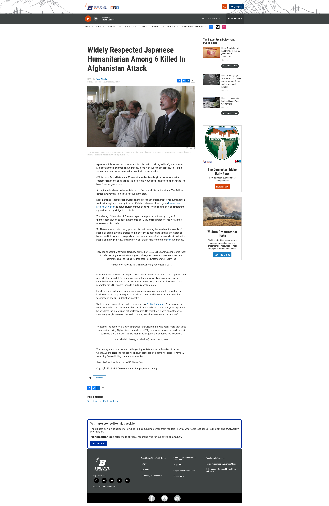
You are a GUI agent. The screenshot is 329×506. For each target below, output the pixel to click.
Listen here (222, 186)
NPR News (99, 377)
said (169, 239)
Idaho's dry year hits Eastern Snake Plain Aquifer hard (230, 101)
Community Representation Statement (184, 459)
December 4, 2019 (162, 264)
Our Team (145, 470)
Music (99, 27)
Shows (143, 27)
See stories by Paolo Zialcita (102, 401)
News (87, 27)
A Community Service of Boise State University (221, 470)
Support (171, 27)
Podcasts (129, 27)
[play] (88, 18)
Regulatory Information (215, 458)
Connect (156, 27)
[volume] (96, 19)
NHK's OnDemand (156, 304)
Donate (238, 6)
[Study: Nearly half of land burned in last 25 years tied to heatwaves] (211, 52)
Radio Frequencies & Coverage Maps (221, 464)
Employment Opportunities (184, 471)
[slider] (99, 18)
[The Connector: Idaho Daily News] (222, 145)
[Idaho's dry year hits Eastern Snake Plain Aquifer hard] (211, 102)
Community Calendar (192, 27)
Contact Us (177, 465)
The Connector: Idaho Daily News (222, 171)
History (144, 464)
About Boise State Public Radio (153, 458)
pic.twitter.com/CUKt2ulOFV (168, 333)
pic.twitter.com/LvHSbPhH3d (161, 259)
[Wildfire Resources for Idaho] (222, 211)
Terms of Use (178, 476)
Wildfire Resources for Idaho (222, 233)
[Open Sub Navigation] (92, 27)
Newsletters (114, 27)
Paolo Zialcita (101, 79)
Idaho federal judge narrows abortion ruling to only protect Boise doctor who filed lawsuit (231, 81)
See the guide (222, 254)
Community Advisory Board (152, 476)
